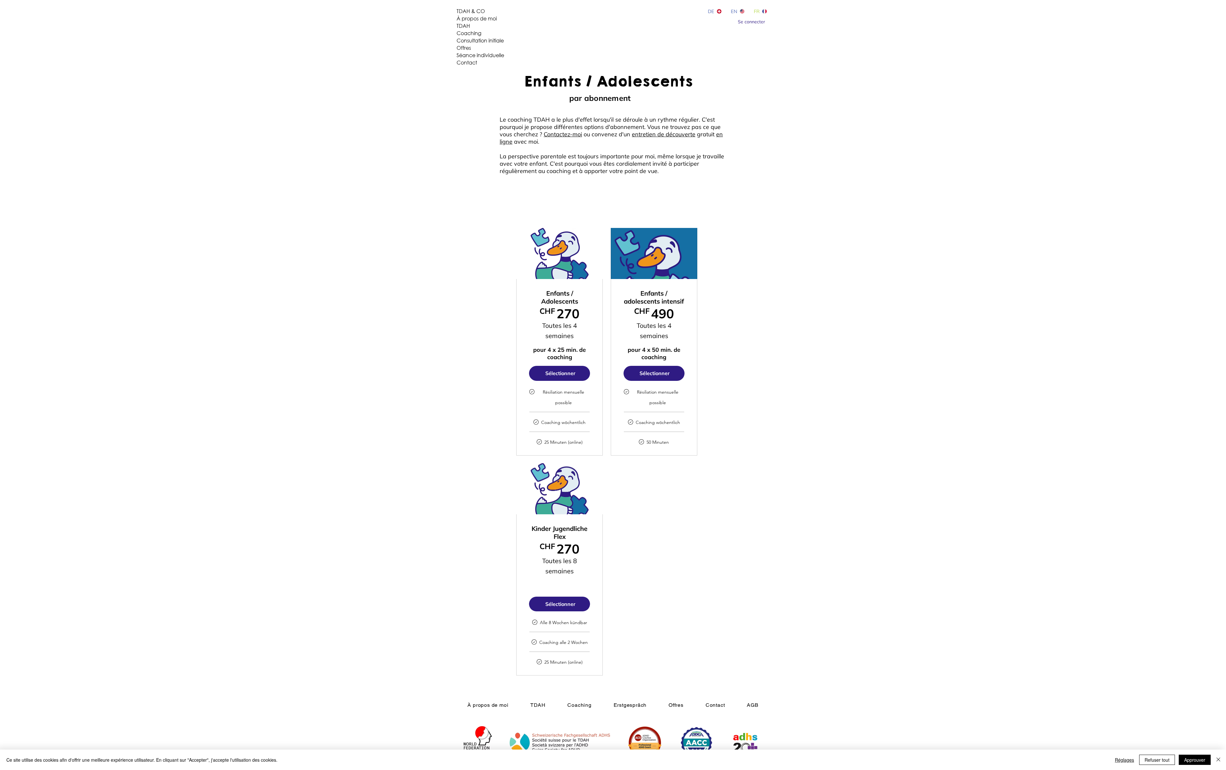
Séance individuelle (480, 55)
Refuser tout (1157, 760)
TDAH (463, 25)
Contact (467, 62)
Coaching (469, 33)
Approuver (1194, 760)
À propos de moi (477, 18)
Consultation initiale (480, 40)
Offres (464, 47)
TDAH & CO (471, 11)
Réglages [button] (1124, 760)
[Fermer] (1218, 760)
